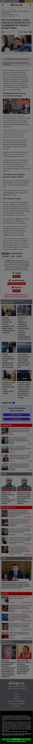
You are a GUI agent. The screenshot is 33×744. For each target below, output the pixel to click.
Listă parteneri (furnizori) (6, 736)
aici (16, 726)
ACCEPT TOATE (16, 739)
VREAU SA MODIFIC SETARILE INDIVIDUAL (16, 741)
